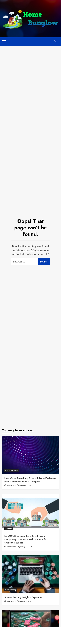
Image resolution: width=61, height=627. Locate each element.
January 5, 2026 (25, 601)
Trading (8, 528)
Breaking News (11, 470)
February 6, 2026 (26, 485)
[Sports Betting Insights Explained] (30, 574)
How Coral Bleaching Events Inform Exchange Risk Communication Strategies (30, 479)
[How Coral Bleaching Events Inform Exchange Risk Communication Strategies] (30, 455)
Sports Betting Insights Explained (23, 597)
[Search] (56, 41)
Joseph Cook (11, 485)
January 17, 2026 (25, 546)
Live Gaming (10, 589)
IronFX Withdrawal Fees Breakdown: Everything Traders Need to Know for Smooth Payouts (25, 539)
